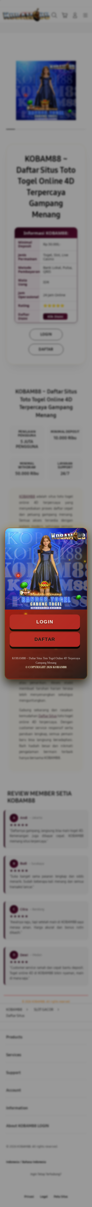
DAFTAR (44, 639)
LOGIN (44, 621)
